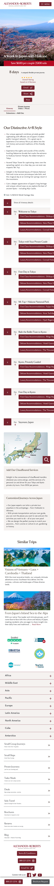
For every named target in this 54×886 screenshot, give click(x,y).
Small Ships (9, 756)
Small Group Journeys (14, 745)
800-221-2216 (12, 882)
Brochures (11, 813)
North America (12, 721)
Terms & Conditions (27, 853)
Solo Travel (12, 801)
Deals (12, 790)
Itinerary (9, 109)
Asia (7, 690)
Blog (12, 836)
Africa (8, 675)
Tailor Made (12, 779)
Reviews (13, 824)
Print (28, 100)
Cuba (7, 728)
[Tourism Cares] (39, 666)
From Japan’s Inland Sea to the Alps (26, 613)
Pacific (8, 698)
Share (26, 94)
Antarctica (10, 736)
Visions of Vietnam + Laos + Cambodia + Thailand (22, 571)
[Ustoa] (14, 651)
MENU (46, 4)
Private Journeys (11, 767)
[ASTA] (14, 665)
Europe (8, 706)
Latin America (12, 713)
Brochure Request (40, 882)
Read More (36, 625)
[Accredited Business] (39, 640)
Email (26, 88)
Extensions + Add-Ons (15, 113)
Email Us (25, 868)
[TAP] (39, 653)
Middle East (11, 683)
